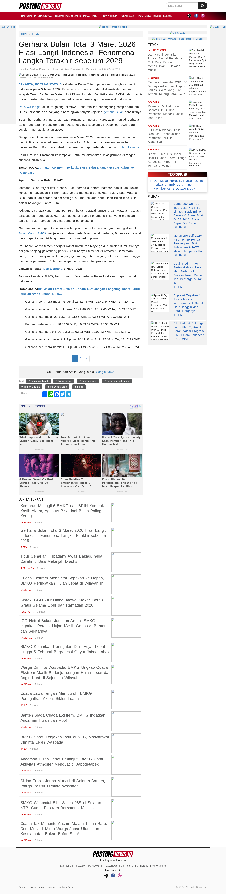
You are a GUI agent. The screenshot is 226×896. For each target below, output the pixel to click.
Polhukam (71, 16)
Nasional (27, 16)
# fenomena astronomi (116, 381)
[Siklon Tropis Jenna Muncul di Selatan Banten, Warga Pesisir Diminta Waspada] (126, 787)
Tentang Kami (65, 887)
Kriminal (84, 16)
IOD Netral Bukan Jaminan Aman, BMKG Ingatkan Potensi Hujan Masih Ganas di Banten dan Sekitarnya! (63, 625)
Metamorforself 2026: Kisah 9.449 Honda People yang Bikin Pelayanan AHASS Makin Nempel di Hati (188, 243)
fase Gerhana (52, 268)
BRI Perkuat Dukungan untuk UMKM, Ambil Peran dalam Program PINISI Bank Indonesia (189, 329)
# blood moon (63, 381)
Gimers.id (142, 865)
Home (24, 33)
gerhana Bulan (114, 112)
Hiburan (59, 16)
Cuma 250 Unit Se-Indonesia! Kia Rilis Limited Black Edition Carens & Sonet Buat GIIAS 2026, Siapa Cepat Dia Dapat (188, 213)
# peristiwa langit (38, 381)
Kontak (22, 887)
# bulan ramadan (57, 386)
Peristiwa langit (29, 107)
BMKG (41, 233)
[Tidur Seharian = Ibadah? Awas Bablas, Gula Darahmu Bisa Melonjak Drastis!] (126, 562)
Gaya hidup (110, 16)
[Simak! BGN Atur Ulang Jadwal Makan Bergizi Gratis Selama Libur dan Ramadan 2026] (126, 606)
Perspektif (94, 865)
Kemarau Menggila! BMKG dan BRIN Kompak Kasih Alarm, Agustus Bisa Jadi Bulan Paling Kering (62, 510)
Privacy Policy (36, 887)
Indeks (157, 16)
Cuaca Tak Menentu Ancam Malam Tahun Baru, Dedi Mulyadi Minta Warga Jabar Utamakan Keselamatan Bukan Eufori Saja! (63, 828)
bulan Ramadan (130, 147)
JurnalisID (127, 865)
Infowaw (80, 865)
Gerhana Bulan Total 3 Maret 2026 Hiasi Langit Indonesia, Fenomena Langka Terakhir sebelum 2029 (63, 535)
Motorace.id (159, 865)
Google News (105, 372)
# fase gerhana (87, 381)
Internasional (43, 16)
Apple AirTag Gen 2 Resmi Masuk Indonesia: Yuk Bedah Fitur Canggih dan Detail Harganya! (188, 303)
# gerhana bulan (30, 386)
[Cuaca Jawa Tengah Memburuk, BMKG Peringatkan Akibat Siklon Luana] (126, 699)
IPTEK (95, 16)
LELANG (167, 16)
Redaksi (51, 887)
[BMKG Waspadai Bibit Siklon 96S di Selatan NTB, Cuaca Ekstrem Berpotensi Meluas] (126, 808)
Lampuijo (65, 865)
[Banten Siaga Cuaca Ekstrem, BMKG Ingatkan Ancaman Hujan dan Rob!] (126, 721)
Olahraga (127, 16)
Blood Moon (27, 233)
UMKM (148, 16)
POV (140, 16)
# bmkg (79, 386)
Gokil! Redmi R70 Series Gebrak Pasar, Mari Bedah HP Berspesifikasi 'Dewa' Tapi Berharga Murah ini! (188, 273)
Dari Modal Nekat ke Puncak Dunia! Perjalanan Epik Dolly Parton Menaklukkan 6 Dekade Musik (166, 62)
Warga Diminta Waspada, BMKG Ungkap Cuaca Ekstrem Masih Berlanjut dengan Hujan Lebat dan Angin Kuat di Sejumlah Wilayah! (65, 672)
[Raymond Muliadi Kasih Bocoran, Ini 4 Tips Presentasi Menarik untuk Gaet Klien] (198, 109)
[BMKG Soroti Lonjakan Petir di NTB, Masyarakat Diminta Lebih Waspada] (126, 743)
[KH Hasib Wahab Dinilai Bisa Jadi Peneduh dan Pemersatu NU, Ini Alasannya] (198, 133)
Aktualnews (111, 865)
